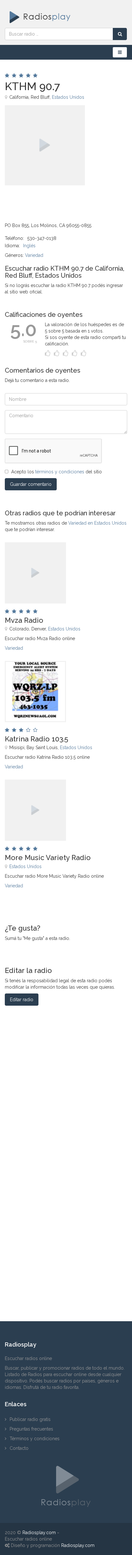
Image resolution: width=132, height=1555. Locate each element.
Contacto (19, 1448)
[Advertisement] (37, 199)
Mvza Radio (24, 620)
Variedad (34, 255)
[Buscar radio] (120, 34)
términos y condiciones (59, 471)
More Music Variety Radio (48, 857)
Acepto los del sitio (56, 471)
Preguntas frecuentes (31, 1429)
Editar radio (21, 999)
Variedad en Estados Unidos (97, 523)
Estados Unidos (68, 97)
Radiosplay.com (39, 1532)
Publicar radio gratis (30, 1419)
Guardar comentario (31, 484)
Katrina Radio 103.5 (36, 739)
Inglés (29, 245)
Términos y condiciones (35, 1438)
